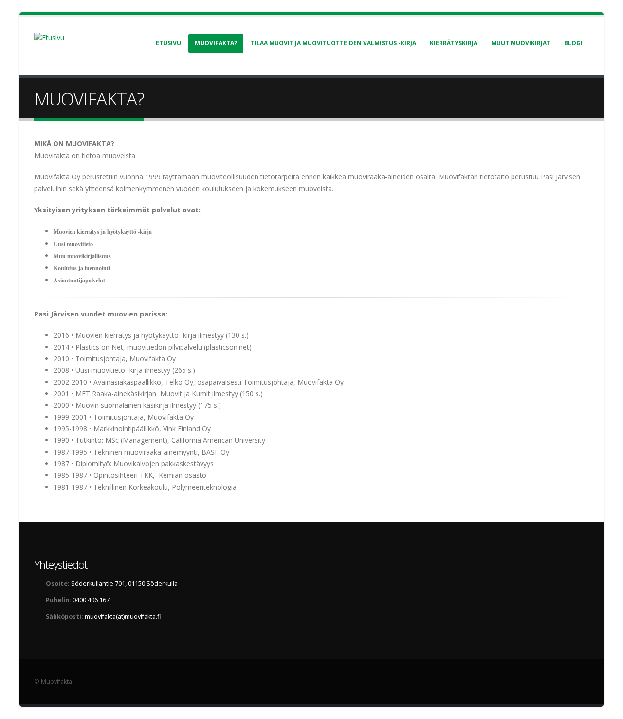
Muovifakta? (216, 43)
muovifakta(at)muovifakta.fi (123, 617)
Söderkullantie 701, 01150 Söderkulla (124, 583)
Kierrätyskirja (453, 43)
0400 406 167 (91, 600)
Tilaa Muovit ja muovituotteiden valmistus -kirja (333, 43)
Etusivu (168, 43)
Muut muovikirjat (520, 43)
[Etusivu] (55, 37)
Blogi (573, 43)
